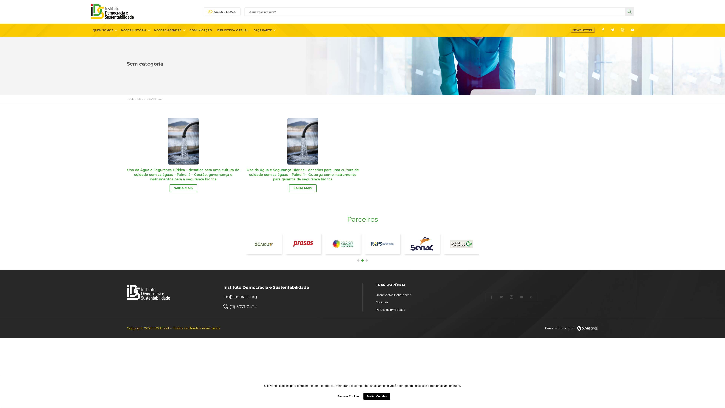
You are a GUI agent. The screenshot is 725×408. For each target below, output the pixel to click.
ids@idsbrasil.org (240, 296)
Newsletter (583, 30)
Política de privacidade (390, 309)
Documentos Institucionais (393, 295)
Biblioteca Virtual (150, 98)
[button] (358, 260)
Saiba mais (183, 188)
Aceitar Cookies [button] (376, 396)
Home (130, 98)
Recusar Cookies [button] (348, 396)
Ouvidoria (382, 302)
